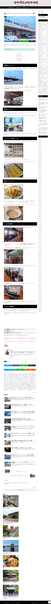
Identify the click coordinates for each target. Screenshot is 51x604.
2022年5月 (39, 237)
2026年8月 (39, 138)
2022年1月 (39, 245)
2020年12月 (40, 270)
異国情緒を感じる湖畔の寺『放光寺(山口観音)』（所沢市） (42, 107)
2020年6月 (39, 282)
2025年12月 (40, 154)
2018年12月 (40, 311)
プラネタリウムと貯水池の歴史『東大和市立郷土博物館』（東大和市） (42, 124)
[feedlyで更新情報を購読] (11, 358)
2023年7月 (39, 210)
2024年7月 (39, 187)
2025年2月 (39, 173)
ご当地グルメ (9, 361)
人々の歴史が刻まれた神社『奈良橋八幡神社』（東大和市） (42, 121)
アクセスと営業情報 (19, 60)
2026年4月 (39, 146)
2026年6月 (39, 142)
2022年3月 (39, 241)
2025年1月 (39, 175)
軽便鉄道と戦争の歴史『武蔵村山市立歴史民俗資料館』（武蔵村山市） (42, 103)
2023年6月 (39, 212)
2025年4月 (39, 169)
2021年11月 (40, 249)
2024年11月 (40, 179)
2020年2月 (39, 290)
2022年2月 (39, 243)
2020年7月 (39, 280)
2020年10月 (40, 274)
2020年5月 (39, 284)
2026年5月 (39, 144)
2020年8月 (39, 278)
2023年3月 (39, 218)
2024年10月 (40, 181)
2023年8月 (39, 208)
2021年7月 (39, 257)
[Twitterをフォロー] (10, 358)
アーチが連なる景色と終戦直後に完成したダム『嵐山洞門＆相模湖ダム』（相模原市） (42, 128)
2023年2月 (39, 220)
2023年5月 (39, 214)
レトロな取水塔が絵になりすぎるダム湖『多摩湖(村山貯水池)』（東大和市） (42, 111)
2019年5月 (39, 307)
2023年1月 (39, 222)
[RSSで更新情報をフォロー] (12, 358)
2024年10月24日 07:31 (6, 483)
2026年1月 (39, 152)
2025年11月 (40, 156)
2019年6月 (39, 305)
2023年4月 (39, 216)
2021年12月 (40, 247)
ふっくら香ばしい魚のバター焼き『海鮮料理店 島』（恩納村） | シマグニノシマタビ (16, 482)
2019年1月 (39, 309)
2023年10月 (40, 204)
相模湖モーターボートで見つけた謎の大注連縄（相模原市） (42, 132)
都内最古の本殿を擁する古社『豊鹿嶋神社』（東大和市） (42, 118)
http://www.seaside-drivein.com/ (16, 332)
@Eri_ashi (11, 356)
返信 (34, 487)
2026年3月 (39, 148)
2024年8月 (39, 185)
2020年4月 (39, 286)
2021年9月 (39, 253)
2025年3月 (39, 171)
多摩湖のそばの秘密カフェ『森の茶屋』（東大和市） (42, 115)
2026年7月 (39, 140)
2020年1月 (39, 292)
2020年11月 (40, 272)
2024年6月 (39, 189)
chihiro (11, 350)
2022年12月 (40, 224)
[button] (47, 12)
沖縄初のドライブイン (19, 54)
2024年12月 (40, 177)
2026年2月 (39, 150)
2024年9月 (39, 183)
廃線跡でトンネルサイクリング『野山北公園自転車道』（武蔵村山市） (42, 99)
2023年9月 (39, 206)
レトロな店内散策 (19, 59)
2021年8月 (39, 255)
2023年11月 (40, 202)
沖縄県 (5, 361)
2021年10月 (40, 251)
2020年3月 (39, 288)
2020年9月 (39, 276)
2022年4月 (39, 239)
